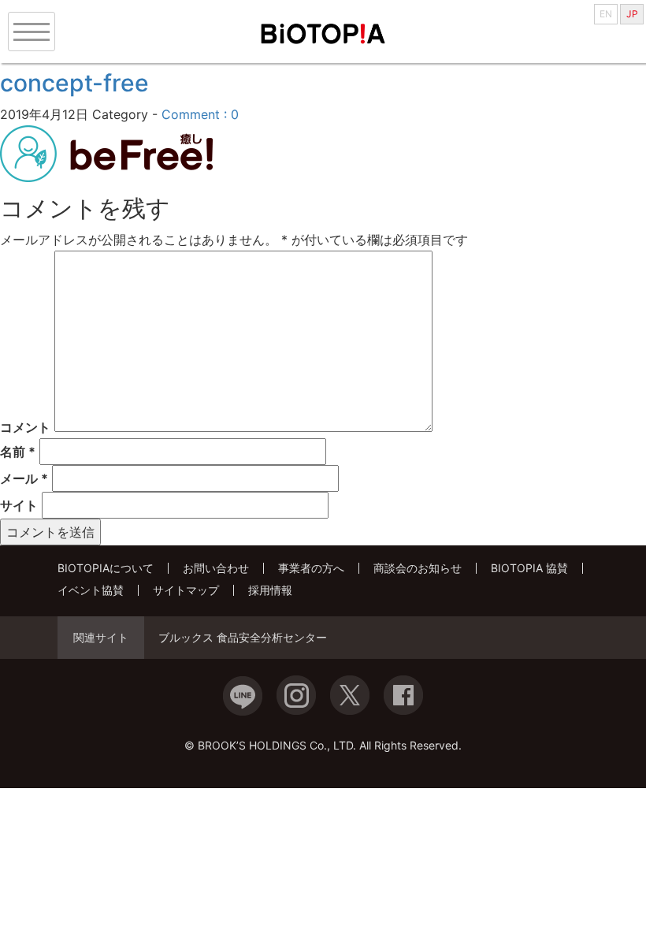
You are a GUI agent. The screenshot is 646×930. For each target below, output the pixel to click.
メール (24, 478)
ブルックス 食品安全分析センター (242, 637)
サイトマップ (186, 590)
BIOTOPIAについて (106, 568)
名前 (17, 451)
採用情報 (270, 590)
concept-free (74, 83)
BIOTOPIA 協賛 (529, 568)
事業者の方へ (311, 568)
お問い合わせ (216, 568)
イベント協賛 (91, 590)
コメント (25, 427)
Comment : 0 (200, 114)
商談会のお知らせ (417, 568)
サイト (19, 505)
